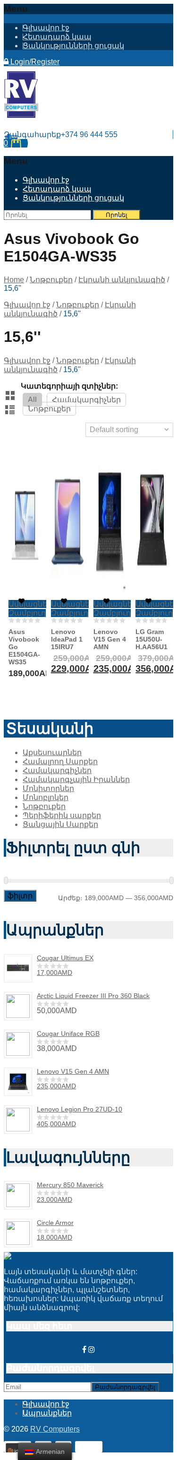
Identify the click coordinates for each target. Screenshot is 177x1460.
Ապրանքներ (47, 1413)
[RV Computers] (21, 116)
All (32, 400)
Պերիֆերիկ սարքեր (62, 815)
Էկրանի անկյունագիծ (121, 280)
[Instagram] (91, 1350)
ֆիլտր (20, 895)
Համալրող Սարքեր (60, 761)
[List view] (10, 410)
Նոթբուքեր (51, 280)
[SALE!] (67, 525)
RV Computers (55, 1429)
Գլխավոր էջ (46, 28)
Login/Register (33, 62)
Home (14, 280)
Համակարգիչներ (86, 400)
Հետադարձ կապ (57, 37)
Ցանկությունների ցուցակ (73, 46)
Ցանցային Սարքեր (60, 824)
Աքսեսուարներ (52, 752)
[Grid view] (10, 396)
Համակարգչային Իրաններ (76, 779)
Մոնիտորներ (48, 788)
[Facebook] (84, 1350)
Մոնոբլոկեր (45, 797)
